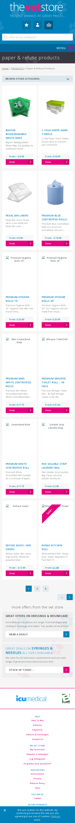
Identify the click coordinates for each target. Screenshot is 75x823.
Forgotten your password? (37, 763)
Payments (37, 729)
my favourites (26, 26)
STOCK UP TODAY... (21, 669)
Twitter (37, 798)
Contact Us (37, 739)
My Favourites (37, 749)
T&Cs (37, 788)
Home (5, 68)
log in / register (37, 26)
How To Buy (37, 720)
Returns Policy (37, 783)
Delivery (37, 725)
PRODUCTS (17, 68)
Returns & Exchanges (37, 734)
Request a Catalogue (37, 754)
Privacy (37, 778)
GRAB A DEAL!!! (18, 634)
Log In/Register (37, 759)
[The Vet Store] (37, 10)
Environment (37, 773)
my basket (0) (48, 26)
